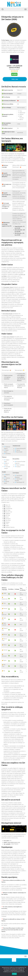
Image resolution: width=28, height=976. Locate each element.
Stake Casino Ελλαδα (8, 336)
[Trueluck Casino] (14, 63)
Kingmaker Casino (8, 287)
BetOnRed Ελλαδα (7, 313)
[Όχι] (26, 971)
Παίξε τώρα (15, 79)
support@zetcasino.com (13, 842)
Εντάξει (14, 973)
